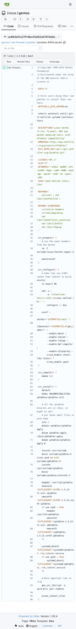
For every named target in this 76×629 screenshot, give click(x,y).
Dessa (11, 13)
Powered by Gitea (29, 616)
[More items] (72, 26)
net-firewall (17, 42)
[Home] (7, 4)
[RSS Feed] (5, 19)
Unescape (54, 61)
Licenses (48, 625)
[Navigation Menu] (70, 4)
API (60, 625)
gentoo (24, 13)
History (39, 61)
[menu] (19, 625)
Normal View (23, 61)
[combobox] (22, 48)
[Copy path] (64, 42)
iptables (31, 42)
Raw (9, 61)
